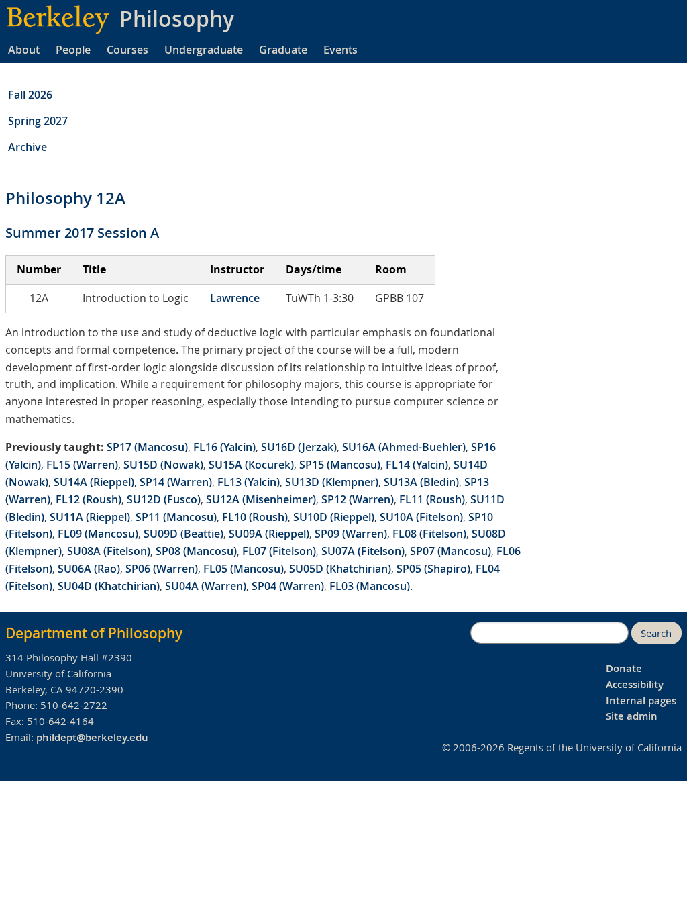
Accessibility (635, 684)
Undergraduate (203, 49)
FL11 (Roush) (432, 499)
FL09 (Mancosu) (98, 533)
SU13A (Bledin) (421, 482)
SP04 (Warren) (288, 586)
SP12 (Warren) (357, 499)
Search (656, 633)
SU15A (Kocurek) (251, 464)
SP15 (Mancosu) (339, 464)
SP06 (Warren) (161, 568)
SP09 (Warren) (351, 533)
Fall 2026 (30, 94)
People (73, 49)
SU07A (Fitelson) (363, 551)
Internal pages (641, 700)
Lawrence (235, 298)
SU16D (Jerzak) (299, 447)
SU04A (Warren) (205, 586)
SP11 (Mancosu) (176, 517)
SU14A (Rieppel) (94, 482)
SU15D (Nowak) (163, 464)
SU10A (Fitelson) (421, 517)
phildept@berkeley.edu (92, 737)
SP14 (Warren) (176, 482)
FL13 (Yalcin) (248, 482)
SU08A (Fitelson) (108, 551)
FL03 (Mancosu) (369, 586)
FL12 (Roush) (88, 499)
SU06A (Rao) (89, 568)
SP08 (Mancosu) (196, 551)
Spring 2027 (38, 120)
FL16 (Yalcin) (224, 447)
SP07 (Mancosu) (450, 551)
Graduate (283, 49)
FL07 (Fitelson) (279, 551)
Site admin (631, 716)
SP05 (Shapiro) (433, 568)
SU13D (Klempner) (331, 482)
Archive (27, 147)
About (24, 49)
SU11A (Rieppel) (90, 517)
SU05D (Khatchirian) (340, 568)
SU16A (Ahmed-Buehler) (404, 447)
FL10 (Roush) (255, 517)
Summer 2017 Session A (82, 233)
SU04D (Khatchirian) (109, 586)
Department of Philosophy (93, 633)
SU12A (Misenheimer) (261, 499)
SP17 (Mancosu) (147, 447)
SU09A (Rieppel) (269, 533)
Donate (624, 668)
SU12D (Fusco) (164, 499)
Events (340, 49)
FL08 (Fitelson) (429, 533)
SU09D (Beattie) (183, 533)
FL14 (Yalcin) (417, 464)
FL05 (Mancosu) (243, 568)
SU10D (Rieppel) (333, 517)
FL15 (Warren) (82, 464)
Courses (127, 49)
